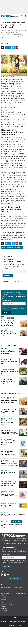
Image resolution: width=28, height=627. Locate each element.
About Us (17, 621)
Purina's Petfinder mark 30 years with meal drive (13, 515)
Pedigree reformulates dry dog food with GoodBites (8, 505)
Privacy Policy (16, 622)
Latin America (16, 86)
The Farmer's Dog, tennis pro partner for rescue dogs (9, 333)
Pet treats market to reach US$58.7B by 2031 (9, 495)
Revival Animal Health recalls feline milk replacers (8, 442)
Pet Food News (21, 20)
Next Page (16, 521)
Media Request (7, 622)
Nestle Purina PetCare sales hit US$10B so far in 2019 (9, 361)
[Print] (2, 47)
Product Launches (6, 449)
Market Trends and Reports (7, 419)
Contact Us (24, 621)
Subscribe (4, 621)
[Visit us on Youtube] (8, 574)
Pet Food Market (6, 358)
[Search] (21, 16)
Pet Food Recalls (6, 439)
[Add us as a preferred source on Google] (20, 243)
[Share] (6, 47)
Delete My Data (14, 578)
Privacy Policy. (6, 310)
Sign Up (6, 312)
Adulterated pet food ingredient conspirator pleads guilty (8, 351)
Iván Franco (4, 42)
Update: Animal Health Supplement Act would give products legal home (9, 432)
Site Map (24, 622)
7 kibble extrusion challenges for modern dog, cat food (8, 381)
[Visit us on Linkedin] (5, 574)
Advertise (10, 621)
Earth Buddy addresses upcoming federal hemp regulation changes (9, 324)
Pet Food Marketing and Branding (8, 482)
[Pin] (16, 47)
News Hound (5, 460)
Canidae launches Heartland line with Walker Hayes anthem (8, 453)
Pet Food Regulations (7, 320)
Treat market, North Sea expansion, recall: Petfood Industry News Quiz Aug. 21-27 (9, 463)
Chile (12, 218)
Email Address (7, 268)
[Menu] (25, 16)
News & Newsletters (8, 20)
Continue (7, 275)
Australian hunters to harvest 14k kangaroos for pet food (9, 371)
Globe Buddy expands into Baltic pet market (8, 473)
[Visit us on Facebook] (2, 574)
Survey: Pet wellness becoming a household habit (8, 422)
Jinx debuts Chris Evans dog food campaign (8, 484)
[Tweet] (13, 47)
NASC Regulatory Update (8, 428)
